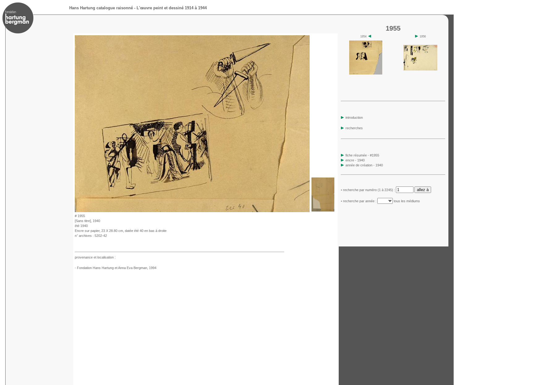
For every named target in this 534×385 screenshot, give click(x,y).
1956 (422, 36)
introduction (354, 117)
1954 (363, 36)
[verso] (323, 210)
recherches (354, 128)
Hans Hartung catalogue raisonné (101, 8)
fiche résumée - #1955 (362, 155)
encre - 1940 (355, 160)
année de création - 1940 (364, 165)
